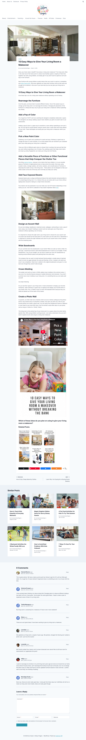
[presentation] (18, 501)
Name (19, 717)
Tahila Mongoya (26, 604)
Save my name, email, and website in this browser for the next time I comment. (37, 721)
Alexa (23, 617)
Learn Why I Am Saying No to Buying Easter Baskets (58, 479)
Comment (20, 699)
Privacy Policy (24, 1)
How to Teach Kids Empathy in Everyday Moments (17, 513)
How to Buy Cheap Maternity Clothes (26, 478)
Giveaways (58, 18)
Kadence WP (59, 736)
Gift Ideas (51, 18)
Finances (40, 18)
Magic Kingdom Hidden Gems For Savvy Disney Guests (42, 513)
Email (37, 717)
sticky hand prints (25, 83)
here (57, 187)
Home (4, 1)
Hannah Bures (25, 572)
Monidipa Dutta (26, 677)
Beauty (4, 18)
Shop (64, 18)
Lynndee (23, 630)
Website (56, 717)
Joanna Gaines (28, 162)
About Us (9, 1)
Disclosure (16, 1)
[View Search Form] (83, 1)
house (20, 59)
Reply (67, 572)
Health (45, 18)
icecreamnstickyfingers (25, 68)
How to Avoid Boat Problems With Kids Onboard (40, 546)
